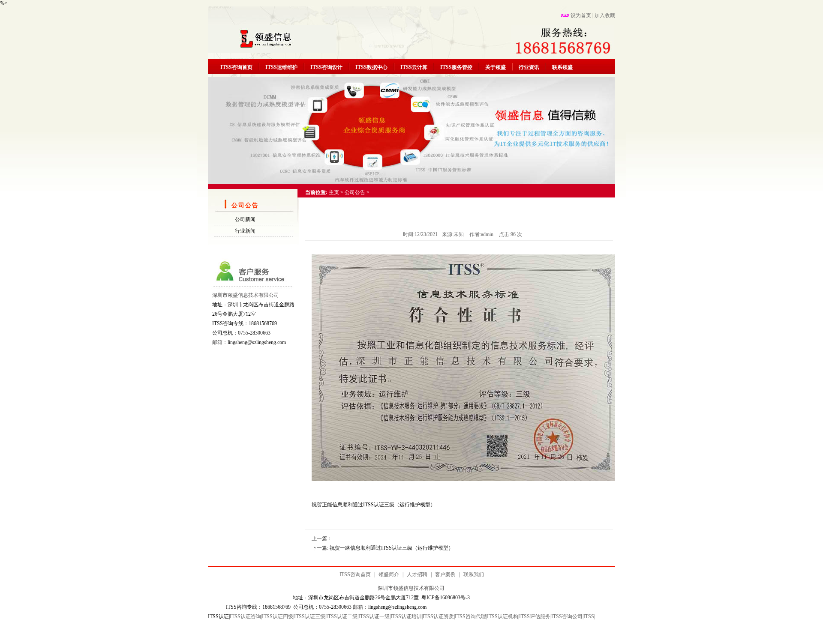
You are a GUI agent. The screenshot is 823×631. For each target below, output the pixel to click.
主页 (334, 192)
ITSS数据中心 (371, 67)
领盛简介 (388, 574)
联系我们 (473, 574)
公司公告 (355, 192)
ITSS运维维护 (281, 67)
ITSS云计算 (413, 67)
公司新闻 (245, 219)
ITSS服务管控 (456, 67)
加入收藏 (605, 15)
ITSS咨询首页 (236, 67)
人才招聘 (417, 574)
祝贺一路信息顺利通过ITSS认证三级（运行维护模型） (392, 548)
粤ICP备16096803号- (444, 598)
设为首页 (581, 15)
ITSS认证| (219, 616)
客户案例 (445, 574)
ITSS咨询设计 (326, 67)
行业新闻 (245, 231)
